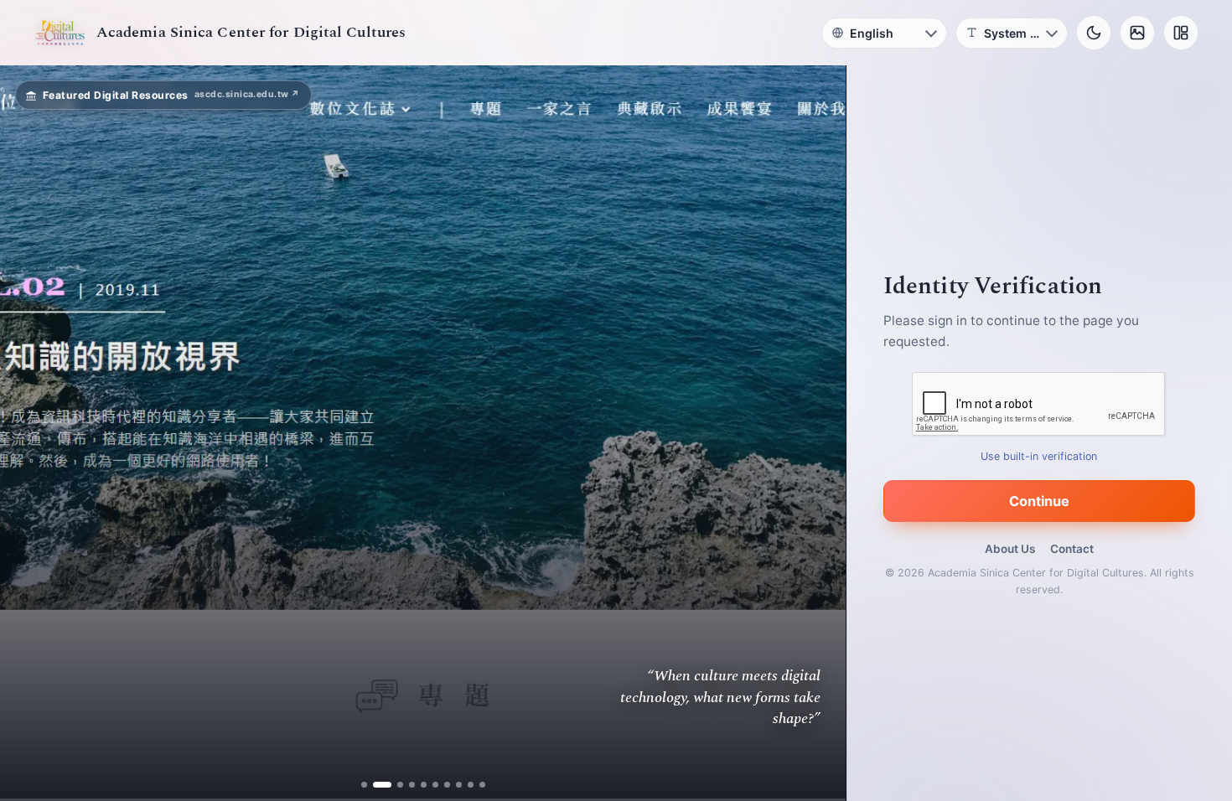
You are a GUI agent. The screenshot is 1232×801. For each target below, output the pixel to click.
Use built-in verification (1039, 456)
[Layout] (1180, 32)
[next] (815, 433)
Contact (1072, 549)
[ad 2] (376, 785)
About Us (1010, 549)
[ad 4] (412, 785)
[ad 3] (394, 785)
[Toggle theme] (1093, 32)
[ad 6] (435, 785)
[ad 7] (447, 785)
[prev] (30, 433)
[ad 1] (364, 785)
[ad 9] (471, 785)
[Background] (1137, 32)
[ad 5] (424, 785)
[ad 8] (459, 785)
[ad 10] (482, 785)
